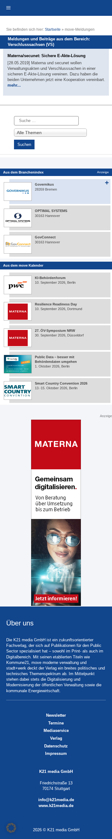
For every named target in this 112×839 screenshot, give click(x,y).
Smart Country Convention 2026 (61, 383)
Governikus (44, 184)
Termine (56, 723)
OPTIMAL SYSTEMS (51, 211)
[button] (11, 828)
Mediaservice (56, 730)
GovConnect (45, 237)
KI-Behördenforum (50, 278)
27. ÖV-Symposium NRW (55, 330)
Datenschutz (56, 746)
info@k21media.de (56, 799)
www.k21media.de (56, 805)
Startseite (53, 29)
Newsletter (56, 715)
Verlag (56, 738)
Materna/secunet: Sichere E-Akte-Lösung (46, 55)
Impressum (56, 753)
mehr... (14, 85)
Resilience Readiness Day (56, 304)
